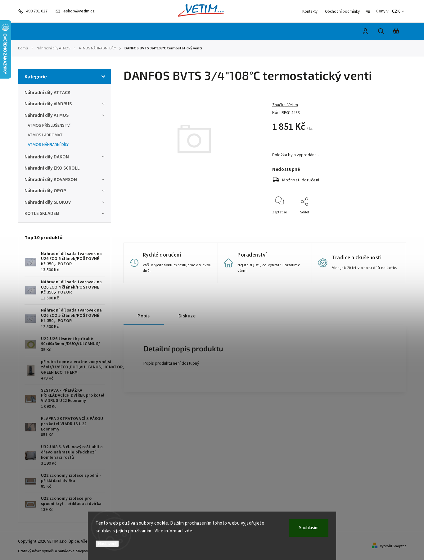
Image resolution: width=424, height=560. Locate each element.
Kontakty (310, 11)
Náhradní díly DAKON (47, 156)
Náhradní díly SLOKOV (48, 202)
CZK (396, 11)
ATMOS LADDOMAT (45, 135)
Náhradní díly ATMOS (47, 115)
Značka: (285, 105)
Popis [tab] (144, 315)
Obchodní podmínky (342, 11)
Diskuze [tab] (187, 315)
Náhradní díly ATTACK (47, 92)
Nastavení (107, 543)
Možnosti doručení (300, 180)
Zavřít (379, 220)
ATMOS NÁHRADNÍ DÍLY (48, 145)
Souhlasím (308, 528)
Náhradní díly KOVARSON (51, 179)
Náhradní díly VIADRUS (48, 103)
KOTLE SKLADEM (42, 213)
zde (188, 531)
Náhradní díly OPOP (45, 190)
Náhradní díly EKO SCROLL (52, 168)
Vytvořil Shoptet (393, 546)
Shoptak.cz (85, 551)
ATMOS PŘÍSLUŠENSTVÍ (49, 125)
